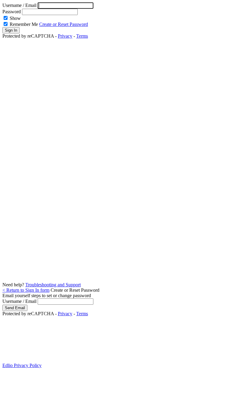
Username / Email (20, 5)
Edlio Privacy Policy (22, 365)
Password (11, 11)
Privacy (65, 36)
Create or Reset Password (63, 24)
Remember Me (24, 24)
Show (15, 18)
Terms (82, 36)
